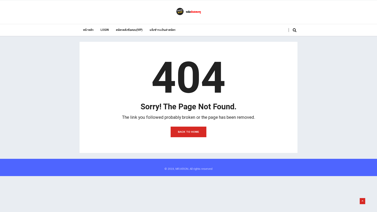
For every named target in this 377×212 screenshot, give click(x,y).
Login (105, 30)
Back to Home (188, 131)
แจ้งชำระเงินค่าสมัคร (163, 30)
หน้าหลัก (88, 30)
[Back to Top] (362, 201)
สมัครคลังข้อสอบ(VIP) (129, 30)
